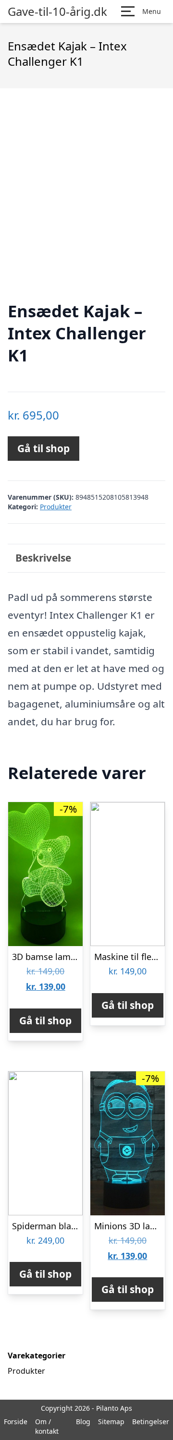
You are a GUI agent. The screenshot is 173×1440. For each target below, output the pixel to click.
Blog (83, 1421)
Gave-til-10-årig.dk (57, 11)
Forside (15, 1421)
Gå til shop (43, 448)
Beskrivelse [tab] (43, 557)
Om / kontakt (47, 1426)
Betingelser (150, 1421)
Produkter (56, 506)
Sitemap (111, 1421)
